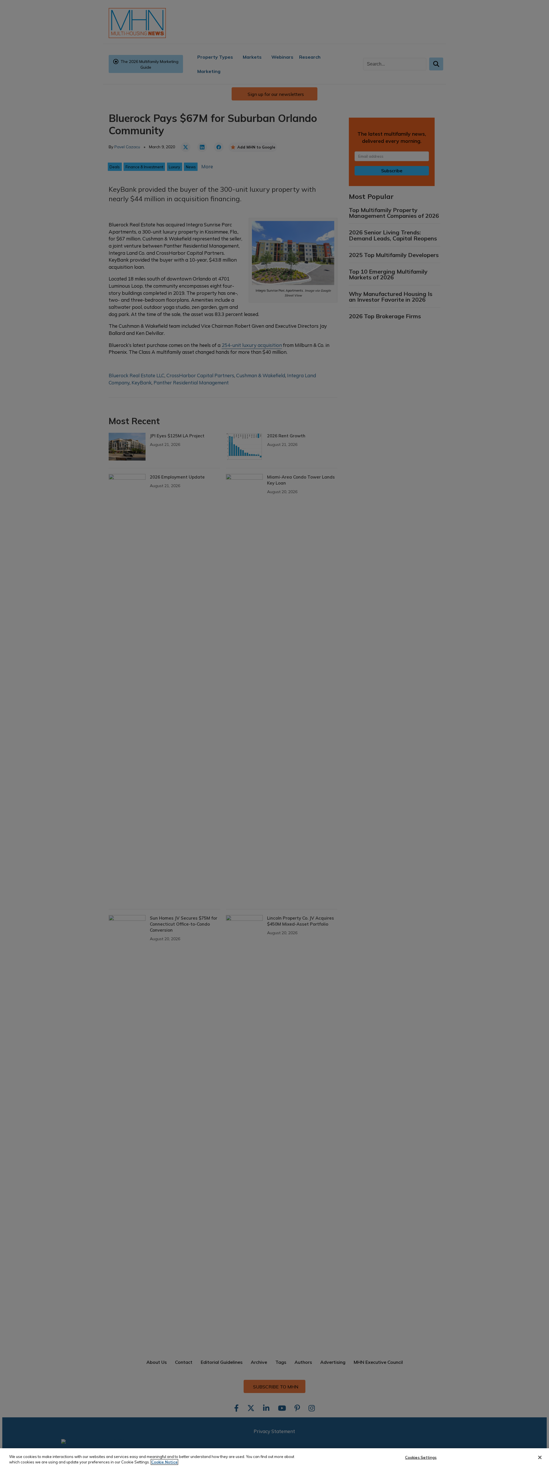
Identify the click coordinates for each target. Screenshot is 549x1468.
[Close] (540, 1457)
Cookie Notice (164, 1462)
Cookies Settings (421, 1457)
